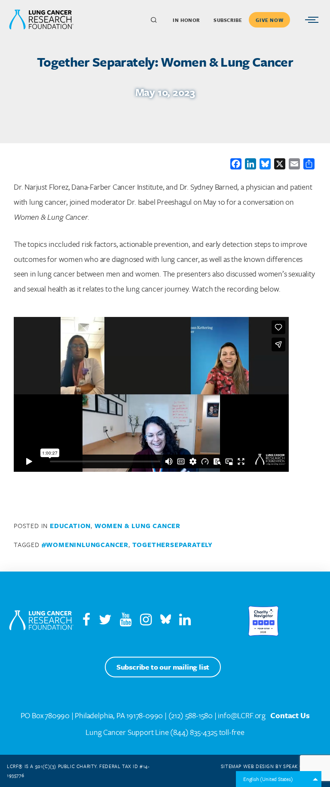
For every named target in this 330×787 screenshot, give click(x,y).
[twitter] (105, 621)
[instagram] (149, 621)
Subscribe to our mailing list (162, 666)
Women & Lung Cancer (137, 525)
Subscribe (228, 20)
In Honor (186, 20)
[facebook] (86, 621)
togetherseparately (172, 544)
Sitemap (231, 766)
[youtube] (129, 621)
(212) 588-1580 (190, 715)
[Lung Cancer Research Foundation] (41, 621)
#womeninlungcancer (85, 544)
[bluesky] (165, 621)
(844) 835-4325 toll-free (207, 732)
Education (70, 525)
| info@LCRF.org (240, 715)
